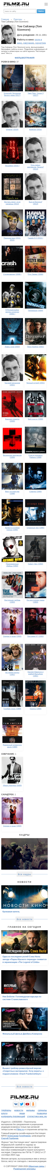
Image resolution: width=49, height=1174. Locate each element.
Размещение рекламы (24, 1169)
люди (22, 1114)
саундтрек (40, 43)
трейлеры (6, 1110)
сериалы (42, 1110)
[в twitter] (21, 1104)
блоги (4, 1114)
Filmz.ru (20, 1129)
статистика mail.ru (37, 1117)
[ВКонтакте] (16, 1104)
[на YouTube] (27, 1104)
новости (18, 1110)
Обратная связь (36, 1166)
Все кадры (24, 874)
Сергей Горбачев (9, 1138)
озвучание (28, 43)
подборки (42, 1114)
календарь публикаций (13, 1117)
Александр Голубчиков (19, 1136)
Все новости (24, 919)
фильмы (30, 1110)
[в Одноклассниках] (33, 1104)
